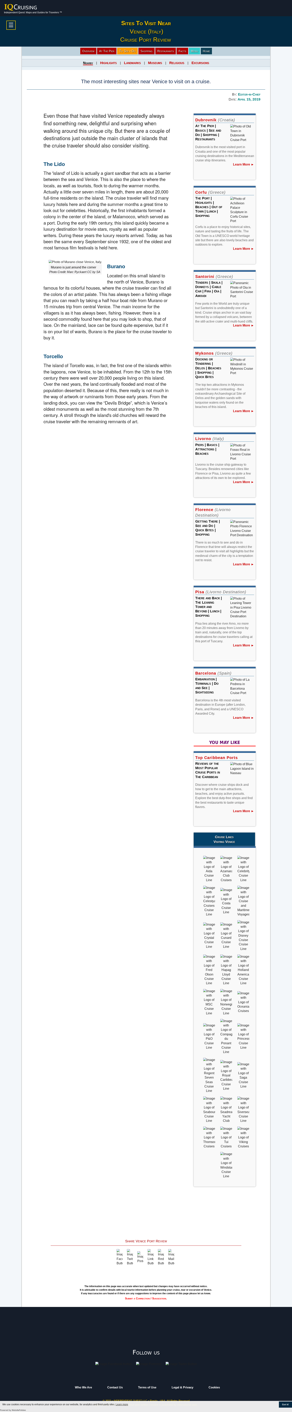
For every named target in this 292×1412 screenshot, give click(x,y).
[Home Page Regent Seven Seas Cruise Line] (209, 1075)
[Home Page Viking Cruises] (243, 1137)
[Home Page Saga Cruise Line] (243, 1075)
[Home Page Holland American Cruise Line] (243, 970)
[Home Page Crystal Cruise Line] (209, 935)
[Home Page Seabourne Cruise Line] (209, 1109)
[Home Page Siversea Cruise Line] (243, 1109)
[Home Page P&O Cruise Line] (209, 1036)
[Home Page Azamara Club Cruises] (226, 868)
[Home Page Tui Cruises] (226, 1137)
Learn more (122, 1404)
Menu (194, 51)
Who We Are (83, 1387)
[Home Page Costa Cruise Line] (226, 901)
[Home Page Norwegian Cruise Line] (226, 1002)
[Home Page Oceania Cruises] (243, 1002)
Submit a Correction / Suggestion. (146, 1298)
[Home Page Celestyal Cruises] (209, 901)
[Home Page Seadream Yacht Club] (226, 1109)
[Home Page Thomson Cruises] (209, 1137)
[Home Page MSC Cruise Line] (209, 1002)
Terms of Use (147, 1387)
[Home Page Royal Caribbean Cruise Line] (226, 1075)
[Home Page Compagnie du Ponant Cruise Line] (226, 1036)
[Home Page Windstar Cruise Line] (226, 1165)
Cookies (214, 1387)
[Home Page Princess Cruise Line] (243, 1036)
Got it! (285, 1404)
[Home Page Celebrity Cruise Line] (243, 868)
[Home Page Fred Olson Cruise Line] (209, 970)
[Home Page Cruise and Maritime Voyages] (243, 901)
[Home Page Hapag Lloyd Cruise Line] (226, 970)
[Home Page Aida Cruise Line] (209, 868)
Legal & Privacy (182, 1387)
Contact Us (115, 1387)
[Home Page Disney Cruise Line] (243, 935)
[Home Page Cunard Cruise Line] (226, 935)
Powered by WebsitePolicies (13, 1410)
